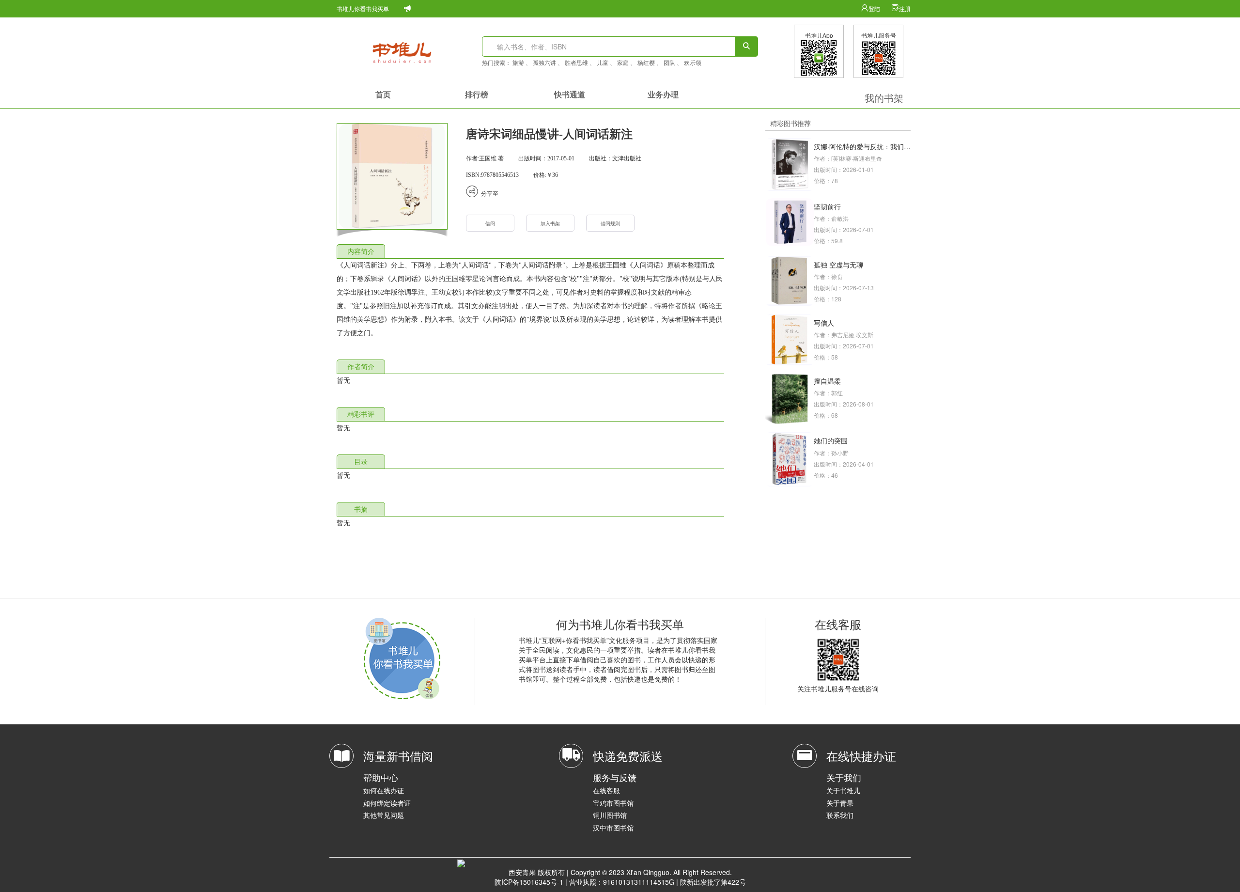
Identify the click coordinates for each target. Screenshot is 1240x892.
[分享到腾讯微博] (569, 193)
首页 (383, 94)
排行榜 (476, 94)
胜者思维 (576, 62)
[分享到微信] (537, 193)
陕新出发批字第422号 (713, 882)
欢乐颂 (692, 62)
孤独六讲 (544, 62)
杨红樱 (646, 62)
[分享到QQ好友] (550, 193)
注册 (905, 8)
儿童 (602, 62)
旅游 (518, 62)
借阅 (490, 223)
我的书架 (884, 98)
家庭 (623, 62)
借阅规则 (610, 223)
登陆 (875, 8)
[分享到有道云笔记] (562, 193)
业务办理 (663, 94)
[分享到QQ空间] (556, 193)
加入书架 (550, 223)
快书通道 (569, 94)
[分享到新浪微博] (544, 193)
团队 (669, 62)
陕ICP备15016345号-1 (529, 882)
